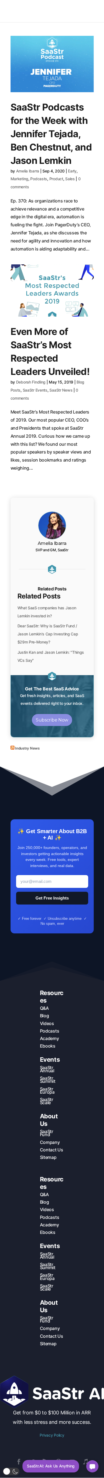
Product (56, 178)
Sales (70, 178)
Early (72, 171)
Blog (44, 1015)
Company (50, 1142)
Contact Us (51, 1150)
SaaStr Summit (47, 1079)
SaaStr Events (35, 390)
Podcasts (38, 178)
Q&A (44, 1008)
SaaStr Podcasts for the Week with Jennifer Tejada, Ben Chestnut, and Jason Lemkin (51, 133)
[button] (11, 1471)
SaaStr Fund (46, 1133)
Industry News (27, 748)
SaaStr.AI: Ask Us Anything (51, 1466)
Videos (47, 1023)
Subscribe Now (52, 720)
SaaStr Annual (47, 1069)
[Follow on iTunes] (85, 1461)
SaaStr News (60, 390)
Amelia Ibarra (27, 171)
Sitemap (48, 1157)
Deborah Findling (31, 382)
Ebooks (47, 1046)
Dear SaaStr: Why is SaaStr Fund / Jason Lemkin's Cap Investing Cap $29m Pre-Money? (47, 633)
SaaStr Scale (46, 1101)
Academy (49, 1038)
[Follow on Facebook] (18, 1461)
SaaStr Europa (47, 1090)
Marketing (19, 178)
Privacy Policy (52, 1435)
